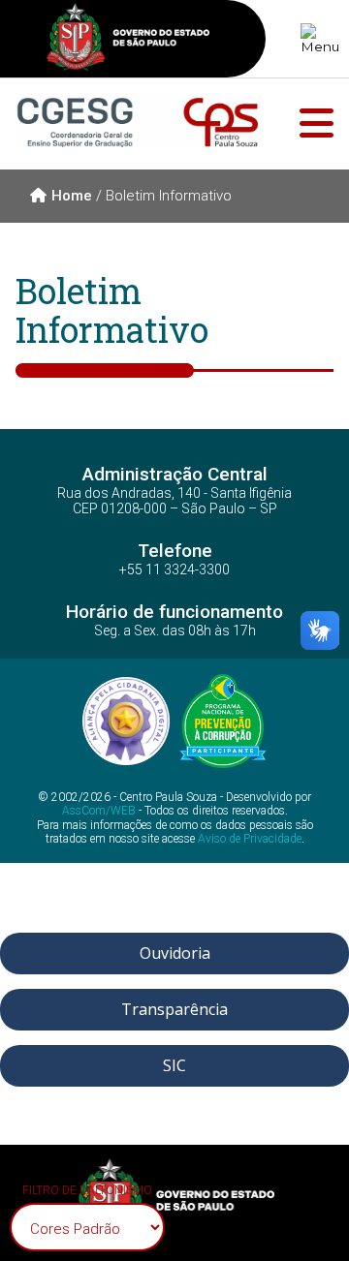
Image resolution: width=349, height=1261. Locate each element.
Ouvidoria (175, 953)
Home (71, 195)
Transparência (174, 1009)
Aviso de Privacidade (249, 839)
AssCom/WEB (99, 810)
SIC (174, 1065)
